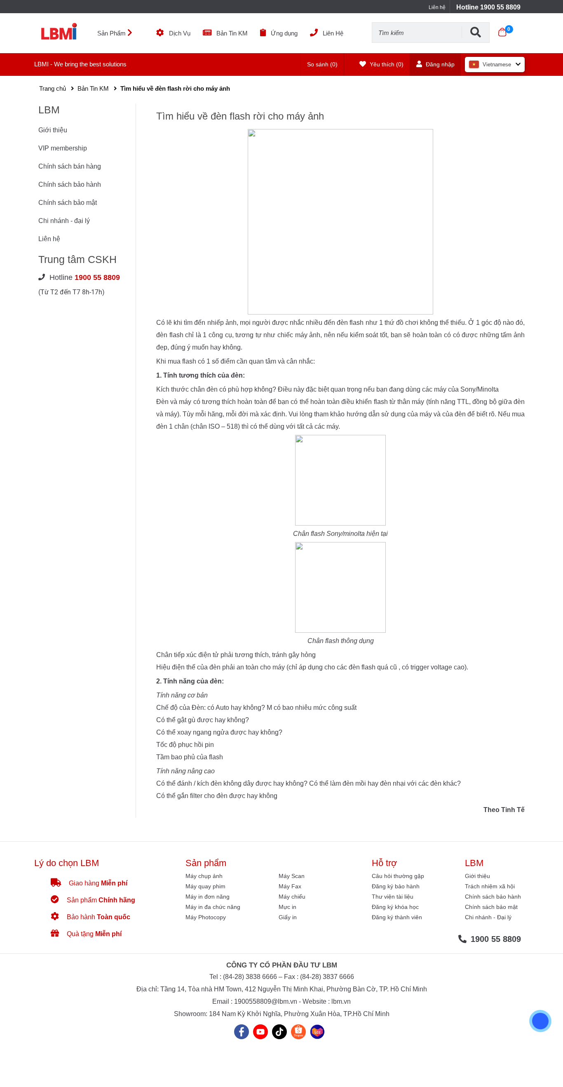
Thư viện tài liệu (392, 896)
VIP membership (62, 148)
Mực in (287, 907)
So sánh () (322, 64)
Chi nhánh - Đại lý (488, 917)
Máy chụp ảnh (204, 876)
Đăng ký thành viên (397, 917)
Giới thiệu (52, 130)
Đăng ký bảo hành (396, 886)
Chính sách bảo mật (67, 202)
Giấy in (288, 917)
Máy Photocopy (205, 917)
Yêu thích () (385, 64)
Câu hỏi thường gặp (398, 876)
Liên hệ (437, 7)
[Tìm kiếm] (476, 32)
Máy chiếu (292, 896)
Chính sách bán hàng (69, 166)
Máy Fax (290, 886)
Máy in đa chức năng (212, 907)
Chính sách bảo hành (69, 184)
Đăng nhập (439, 64)
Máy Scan (292, 876)
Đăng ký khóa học (395, 907)
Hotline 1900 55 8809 (488, 7)
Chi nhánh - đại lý (64, 220)
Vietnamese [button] (497, 64)
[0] (502, 32)
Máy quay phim (205, 886)
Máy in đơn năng (207, 896)
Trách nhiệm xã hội (490, 886)
